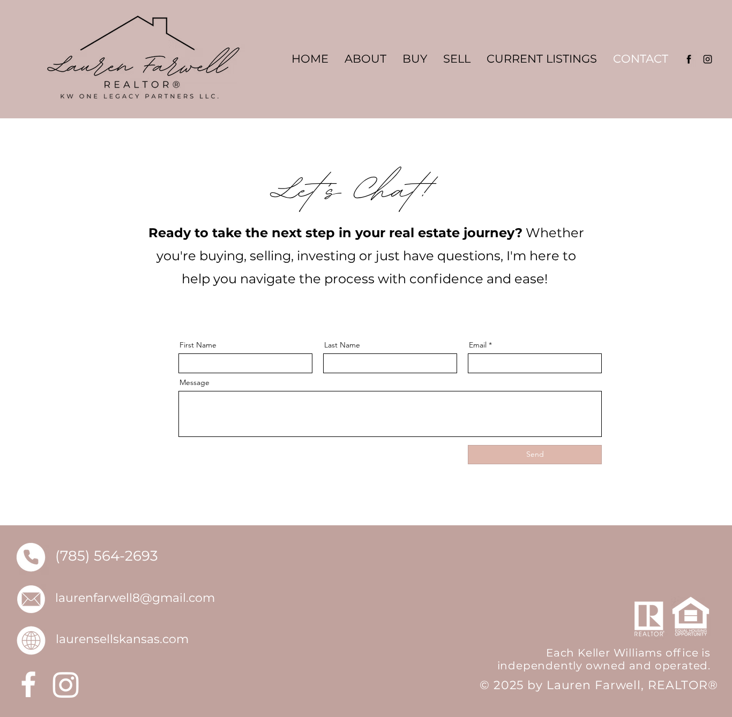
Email (478, 345)
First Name (198, 345)
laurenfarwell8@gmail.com (135, 598)
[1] (689, 59)
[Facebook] (28, 684)
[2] (707, 59)
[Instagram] (66, 684)
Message (195, 382)
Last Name (342, 345)
